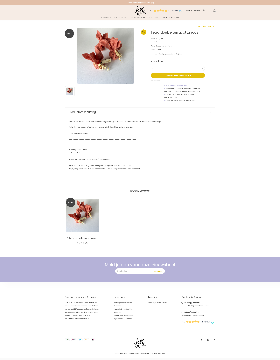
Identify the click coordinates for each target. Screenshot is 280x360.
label (107, 127)
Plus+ (155, 354)
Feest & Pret (154, 17)
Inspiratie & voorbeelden (123, 309)
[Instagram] (208, 339)
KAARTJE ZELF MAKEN (171, 17)
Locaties (152, 297)
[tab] (140, 112)
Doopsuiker (106, 17)
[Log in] (204, 10)
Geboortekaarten (137, 17)
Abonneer (158, 271)
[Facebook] (201, 339)
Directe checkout (155, 81)
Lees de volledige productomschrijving (166, 54)
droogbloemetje (116, 127)
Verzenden (118, 312)
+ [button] (202, 68)
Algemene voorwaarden (123, 318)
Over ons (117, 306)
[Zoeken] (209, 10)
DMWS (149, 354)
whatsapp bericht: (192, 303)
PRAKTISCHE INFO (193, 10)
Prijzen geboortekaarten (123, 303)
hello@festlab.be (191, 312)
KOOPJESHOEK (120, 17)
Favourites (143, 32)
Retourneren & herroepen (123, 315)
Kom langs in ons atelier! (157, 303)
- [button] (153, 68)
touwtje (129, 127)
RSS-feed (161, 354)
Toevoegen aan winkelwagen (178, 75)
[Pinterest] (214, 339)
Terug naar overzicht (206, 26)
